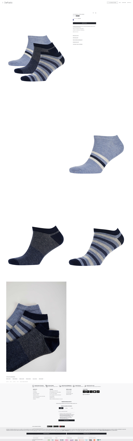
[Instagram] (94, 391)
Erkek (66, 408)
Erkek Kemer (41, 378)
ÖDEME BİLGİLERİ (76, 42)
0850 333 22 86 (68, 394)
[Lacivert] (73, 19)
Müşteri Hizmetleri (69, 393)
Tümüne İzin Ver (86, 433)
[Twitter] (91, 391)
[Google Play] (56, 426)
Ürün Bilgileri (75, 37)
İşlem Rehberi (52, 396)
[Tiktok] (98, 391)
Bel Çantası (35, 378)
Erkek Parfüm (15, 378)
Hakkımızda (35, 392)
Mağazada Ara (76, 35)
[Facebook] (87, 391)
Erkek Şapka (8, 378)
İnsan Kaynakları (36, 393)
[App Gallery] (62, 426)
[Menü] (2, 2)
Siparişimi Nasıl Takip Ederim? (55, 392)
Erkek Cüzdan (28, 378)
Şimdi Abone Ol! (66, 420)
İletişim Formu (68, 392)
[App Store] (49, 426)
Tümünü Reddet (46, 433)
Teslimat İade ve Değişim (77, 44)
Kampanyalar (52, 397)
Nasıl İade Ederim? (53, 393)
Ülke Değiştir (87, 394)
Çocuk (72, 408)
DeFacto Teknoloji (36, 397)
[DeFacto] (8, 2)
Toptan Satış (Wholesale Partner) (39, 396)
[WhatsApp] (84, 391)
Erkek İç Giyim (21, 378)
